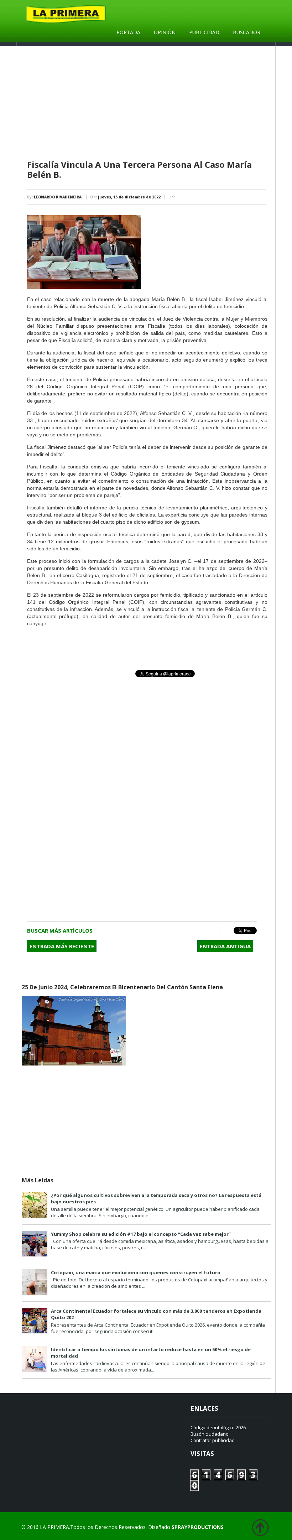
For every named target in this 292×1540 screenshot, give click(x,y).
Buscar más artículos (60, 930)
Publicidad (204, 32)
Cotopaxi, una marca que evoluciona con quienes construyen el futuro (135, 1272)
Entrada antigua (225, 946)
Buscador (246, 32)
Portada (128, 32)
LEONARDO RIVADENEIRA (58, 197)
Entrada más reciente (62, 946)
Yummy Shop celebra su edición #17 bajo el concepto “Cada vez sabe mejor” (141, 1234)
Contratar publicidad (213, 1440)
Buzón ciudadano (210, 1434)
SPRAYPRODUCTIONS (198, 1527)
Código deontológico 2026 (218, 1427)
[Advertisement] (147, 103)
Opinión (165, 32)
